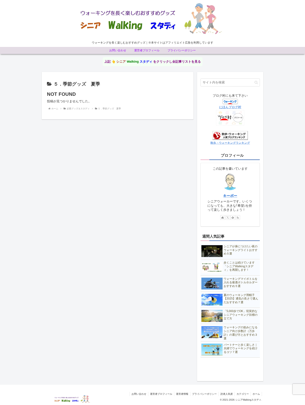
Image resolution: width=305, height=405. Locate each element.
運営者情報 (182, 393)
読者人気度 (226, 393)
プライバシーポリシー (204, 393)
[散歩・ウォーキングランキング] (230, 135)
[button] (256, 82)
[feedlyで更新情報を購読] (232, 217)
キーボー (230, 196)
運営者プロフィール (161, 393)
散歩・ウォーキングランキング (230, 142)
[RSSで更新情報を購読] (237, 217)
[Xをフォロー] (227, 217)
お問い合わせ (138, 393)
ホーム (256, 393)
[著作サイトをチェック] (222, 217)
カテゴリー (243, 393)
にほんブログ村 (230, 107)
